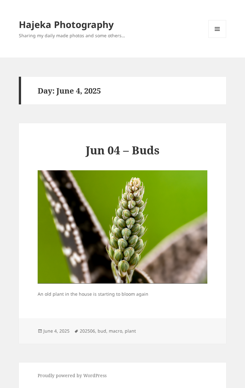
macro (115, 331)
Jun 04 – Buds (123, 150)
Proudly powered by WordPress (72, 375)
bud (102, 331)
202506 (87, 331)
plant (130, 331)
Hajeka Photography (66, 24)
